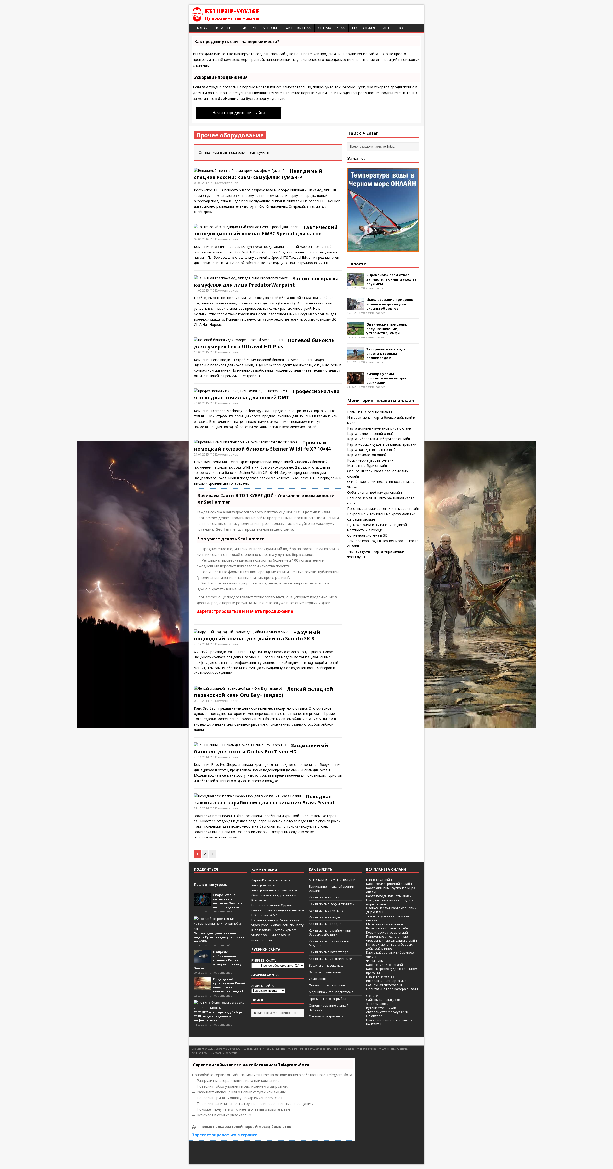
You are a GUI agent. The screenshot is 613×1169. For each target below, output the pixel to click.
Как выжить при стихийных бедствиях (330, 943)
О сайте (372, 995)
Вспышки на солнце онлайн (369, 412)
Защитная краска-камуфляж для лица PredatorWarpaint (267, 281)
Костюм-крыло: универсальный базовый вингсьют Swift (273, 935)
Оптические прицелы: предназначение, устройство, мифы (386, 328)
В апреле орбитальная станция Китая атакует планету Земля (217, 960)
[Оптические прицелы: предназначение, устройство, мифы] (355, 332)
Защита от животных (325, 972)
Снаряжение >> (331, 28)
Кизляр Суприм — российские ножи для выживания (386, 378)
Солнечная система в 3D (367, 535)
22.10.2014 (201, 808)
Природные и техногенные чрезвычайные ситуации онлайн (391, 938)
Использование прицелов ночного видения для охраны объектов (389, 303)
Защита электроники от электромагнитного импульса (274, 885)
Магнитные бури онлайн (367, 465)
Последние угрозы (211, 884)
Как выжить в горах (324, 897)
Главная (200, 28)
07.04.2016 (201, 239)
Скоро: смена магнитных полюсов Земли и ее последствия (228, 901)
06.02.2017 (201, 183)
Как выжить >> (297, 28)
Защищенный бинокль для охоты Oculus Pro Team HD (261, 748)
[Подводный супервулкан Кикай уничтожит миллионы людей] (202, 987)
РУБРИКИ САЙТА (263, 960)
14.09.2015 (201, 290)
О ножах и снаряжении (326, 1016)
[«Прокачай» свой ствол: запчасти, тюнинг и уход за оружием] (355, 283)
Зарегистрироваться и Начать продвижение (245, 611)
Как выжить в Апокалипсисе (330, 959)
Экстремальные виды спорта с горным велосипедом (386, 353)
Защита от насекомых (326, 965)
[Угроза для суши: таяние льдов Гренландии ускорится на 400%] (219, 928)
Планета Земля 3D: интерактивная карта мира (387, 979)
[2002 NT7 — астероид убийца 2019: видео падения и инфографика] (219, 1007)
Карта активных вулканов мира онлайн (379, 428)
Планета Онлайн (379, 879)
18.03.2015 (201, 352)
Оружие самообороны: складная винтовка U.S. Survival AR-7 (277, 910)
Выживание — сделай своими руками (331, 888)
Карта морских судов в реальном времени (381, 444)
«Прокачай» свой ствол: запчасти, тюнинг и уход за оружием (391, 279)
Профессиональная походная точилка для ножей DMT (267, 394)
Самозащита (319, 978)
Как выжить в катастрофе (329, 952)
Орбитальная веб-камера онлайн (374, 492)
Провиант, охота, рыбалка (329, 999)
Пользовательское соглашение (390, 1020)
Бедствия (247, 28)
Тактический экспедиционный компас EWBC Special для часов (266, 230)
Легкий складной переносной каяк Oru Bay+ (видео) (263, 692)
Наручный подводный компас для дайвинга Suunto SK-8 (257, 635)
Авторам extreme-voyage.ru (387, 1012)
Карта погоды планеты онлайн (372, 449)
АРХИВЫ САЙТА (262, 986)
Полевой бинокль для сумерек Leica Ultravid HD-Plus (264, 343)
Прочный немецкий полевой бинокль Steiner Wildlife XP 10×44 (262, 445)
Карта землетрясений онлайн (371, 433)
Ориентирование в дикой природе (329, 1007)
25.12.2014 (201, 644)
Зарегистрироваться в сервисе (224, 1135)
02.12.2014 (201, 701)
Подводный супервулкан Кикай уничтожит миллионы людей (229, 985)
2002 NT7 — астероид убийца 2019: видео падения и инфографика (218, 1016)
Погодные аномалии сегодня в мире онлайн (383, 508)
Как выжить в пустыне (326, 910)
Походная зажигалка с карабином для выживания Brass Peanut (264, 799)
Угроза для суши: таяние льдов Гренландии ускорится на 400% (219, 937)
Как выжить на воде (324, 917)
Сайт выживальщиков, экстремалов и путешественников (383, 1003)
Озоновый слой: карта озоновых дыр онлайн (391, 910)
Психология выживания (327, 985)
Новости (223, 28)
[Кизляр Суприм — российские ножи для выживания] (355, 381)
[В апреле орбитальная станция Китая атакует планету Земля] (202, 960)
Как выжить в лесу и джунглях (331, 904)
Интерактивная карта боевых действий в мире (389, 946)
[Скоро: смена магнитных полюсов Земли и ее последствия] (202, 903)
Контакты (259, 900)
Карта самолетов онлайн (368, 455)
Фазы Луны (356, 557)
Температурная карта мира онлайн (376, 551)
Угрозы (270, 28)
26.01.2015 (201, 403)
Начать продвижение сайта (238, 112)
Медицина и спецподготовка (331, 992)
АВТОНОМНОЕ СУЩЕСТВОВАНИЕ (333, 879)
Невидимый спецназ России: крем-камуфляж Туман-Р (258, 174)
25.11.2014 (201, 757)
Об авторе (374, 1016)
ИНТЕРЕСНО (392, 28)
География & (363, 28)
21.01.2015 (201, 454)
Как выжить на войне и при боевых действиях (330, 932)
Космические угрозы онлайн (370, 460)
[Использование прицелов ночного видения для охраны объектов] (355, 307)
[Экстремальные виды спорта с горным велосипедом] (355, 357)
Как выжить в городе (325, 924)
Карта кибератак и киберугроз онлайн (378, 438)
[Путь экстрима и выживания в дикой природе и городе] (239, 19)
